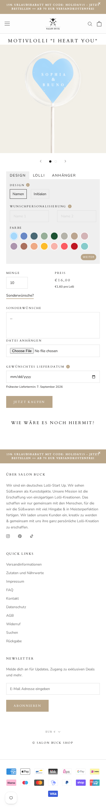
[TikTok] (31, 536)
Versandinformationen (24, 564)
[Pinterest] (20, 536)
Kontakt (12, 598)
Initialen (40, 194)
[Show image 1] (50, 161)
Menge (13, 273)
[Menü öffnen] (7, 24)
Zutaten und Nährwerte (25, 572)
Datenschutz (16, 607)
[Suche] (90, 23)
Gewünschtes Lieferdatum (36, 367)
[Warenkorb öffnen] (99, 23)
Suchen (12, 632)
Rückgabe (14, 641)
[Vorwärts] (65, 161)
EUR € (51, 732)
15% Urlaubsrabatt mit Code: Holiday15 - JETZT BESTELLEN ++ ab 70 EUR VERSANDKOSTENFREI (53, 7)
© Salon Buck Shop (52, 743)
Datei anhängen (24, 341)
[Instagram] (8, 536)
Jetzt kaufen (29, 402)
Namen (18, 194)
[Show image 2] (56, 161)
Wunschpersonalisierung (39, 206)
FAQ (9, 590)
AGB (10, 615)
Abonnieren (27, 706)
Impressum (15, 581)
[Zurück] (40, 161)
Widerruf (13, 624)
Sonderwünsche (24, 308)
